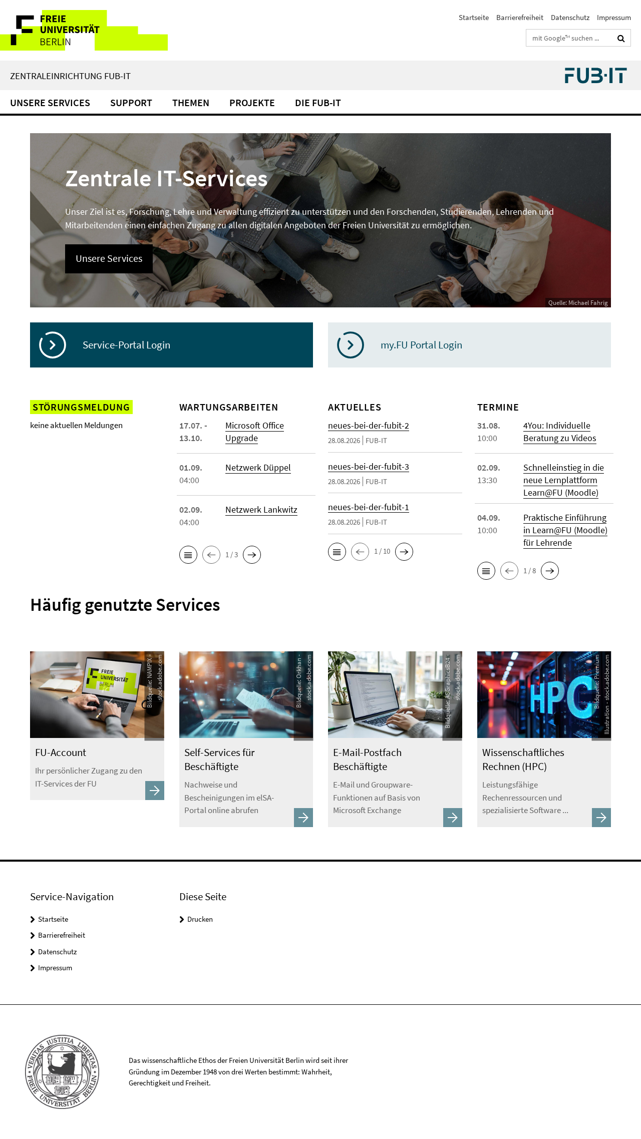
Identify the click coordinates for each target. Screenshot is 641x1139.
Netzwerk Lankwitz (261, 509)
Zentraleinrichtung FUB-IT (70, 76)
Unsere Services (50, 102)
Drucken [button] (200, 919)
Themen (190, 102)
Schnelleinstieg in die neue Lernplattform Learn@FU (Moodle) (563, 480)
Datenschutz (570, 17)
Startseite (474, 17)
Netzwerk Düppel (258, 467)
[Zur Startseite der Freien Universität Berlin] (84, 30)
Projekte (252, 102)
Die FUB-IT (318, 102)
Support (131, 102)
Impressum (614, 17)
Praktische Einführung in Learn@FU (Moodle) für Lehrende (565, 530)
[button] (188, 555)
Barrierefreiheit (519, 17)
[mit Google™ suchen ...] (621, 38)
